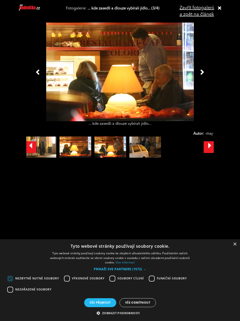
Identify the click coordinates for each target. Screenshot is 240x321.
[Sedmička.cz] (35, 10)
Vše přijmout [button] (100, 303)
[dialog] (120, 280)
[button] (120, 269)
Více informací (125, 262)
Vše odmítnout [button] (137, 303)
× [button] (234, 244)
